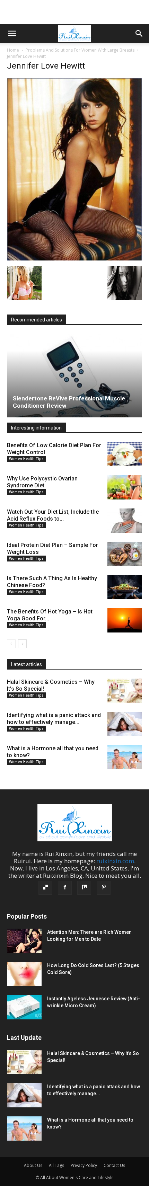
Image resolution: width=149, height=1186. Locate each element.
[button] (12, 33)
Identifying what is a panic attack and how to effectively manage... (54, 718)
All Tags (56, 1165)
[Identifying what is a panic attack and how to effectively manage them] (124, 724)
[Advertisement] (74, 12)
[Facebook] (65, 888)
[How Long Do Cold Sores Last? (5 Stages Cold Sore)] (24, 974)
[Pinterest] (104, 888)
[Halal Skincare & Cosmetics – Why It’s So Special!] (124, 691)
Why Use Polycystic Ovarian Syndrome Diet (42, 482)
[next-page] (22, 643)
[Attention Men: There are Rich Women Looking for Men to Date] (24, 941)
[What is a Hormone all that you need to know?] (124, 757)
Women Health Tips (26, 458)
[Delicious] (45, 888)
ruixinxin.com (115, 861)
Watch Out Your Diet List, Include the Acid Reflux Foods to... (53, 515)
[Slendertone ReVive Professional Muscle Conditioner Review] (74, 375)
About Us (33, 1165)
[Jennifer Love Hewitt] (74, 258)
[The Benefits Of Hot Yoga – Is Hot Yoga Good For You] (124, 620)
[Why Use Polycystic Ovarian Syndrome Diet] (124, 487)
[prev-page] (11, 643)
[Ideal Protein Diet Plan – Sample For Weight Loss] (124, 554)
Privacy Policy (84, 1165)
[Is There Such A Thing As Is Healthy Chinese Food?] (124, 587)
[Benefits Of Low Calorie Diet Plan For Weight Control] (124, 454)
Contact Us (114, 1165)
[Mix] (84, 888)
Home (13, 50)
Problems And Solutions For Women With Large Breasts (80, 50)
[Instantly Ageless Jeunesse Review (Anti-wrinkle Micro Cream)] (24, 1007)
